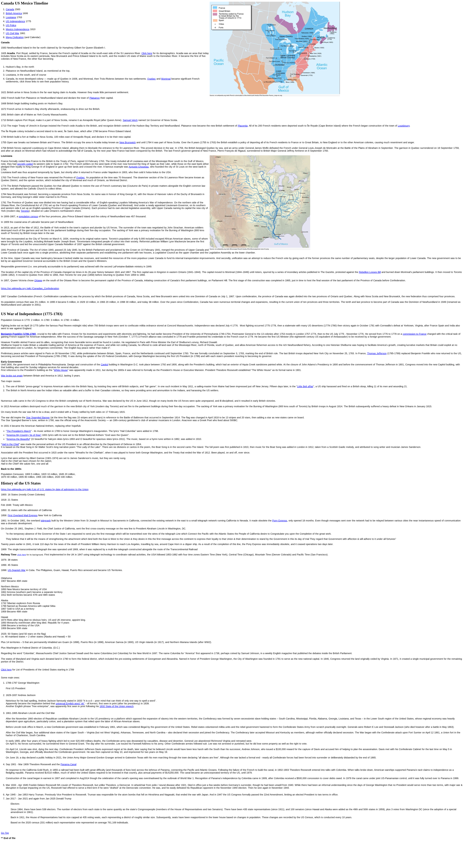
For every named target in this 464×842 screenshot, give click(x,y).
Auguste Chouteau (139, 166)
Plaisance (94, 98)
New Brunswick (127, 142)
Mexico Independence (17, 29)
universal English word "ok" (70, 703)
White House (61, 370)
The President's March (19, 431)
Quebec (151, 78)
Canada (10, 9)
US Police (11, 25)
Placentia (243, 125)
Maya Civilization (15, 37)
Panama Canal (68, 764)
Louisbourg (404, 125)
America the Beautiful (18, 439)
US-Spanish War (16, 570)
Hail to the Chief (10, 444)
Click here (146, 53)
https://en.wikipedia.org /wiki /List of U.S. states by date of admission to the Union (44, 489)
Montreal (166, 78)
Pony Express (279, 520)
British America (14, 13)
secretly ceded (25, 164)
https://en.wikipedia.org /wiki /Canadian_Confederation (30, 288)
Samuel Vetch (130, 120)
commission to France (414, 334)
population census (28, 216)
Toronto (25, 211)
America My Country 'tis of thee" (24, 435)
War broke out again (12, 375)
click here (21, 555)
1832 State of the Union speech (117, 706)
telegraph (46, 520)
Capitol (104, 364)
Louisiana (11, 17)
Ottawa (38, 280)
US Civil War (12, 33)
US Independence (15, 21)
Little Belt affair (305, 386)
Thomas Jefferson (377, 353)
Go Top (5, 833)
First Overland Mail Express (22, 515)
